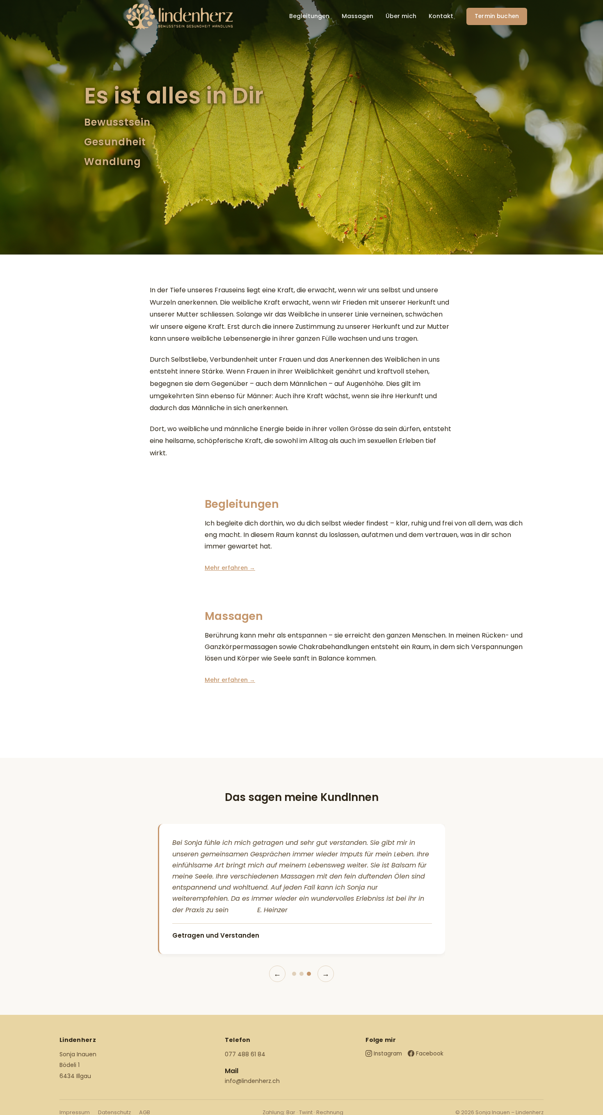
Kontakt (441, 16)
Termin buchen (497, 16)
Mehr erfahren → (230, 568)
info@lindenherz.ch (252, 1081)
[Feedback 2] (301, 974)
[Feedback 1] (294, 974)
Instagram (388, 1054)
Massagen (357, 16)
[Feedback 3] (309, 974)
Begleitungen (309, 16)
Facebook (429, 1054)
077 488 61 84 (245, 1054)
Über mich (401, 16)
